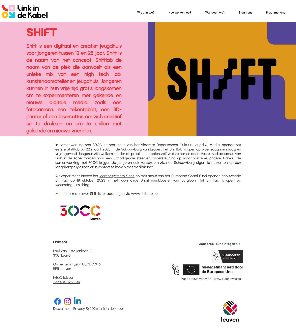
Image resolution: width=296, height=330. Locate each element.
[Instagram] (67, 301)
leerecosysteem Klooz (117, 176)
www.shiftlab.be (144, 193)
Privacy (79, 308)
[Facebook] (57, 301)
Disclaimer (62, 308)
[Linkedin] (77, 301)
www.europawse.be (227, 279)
